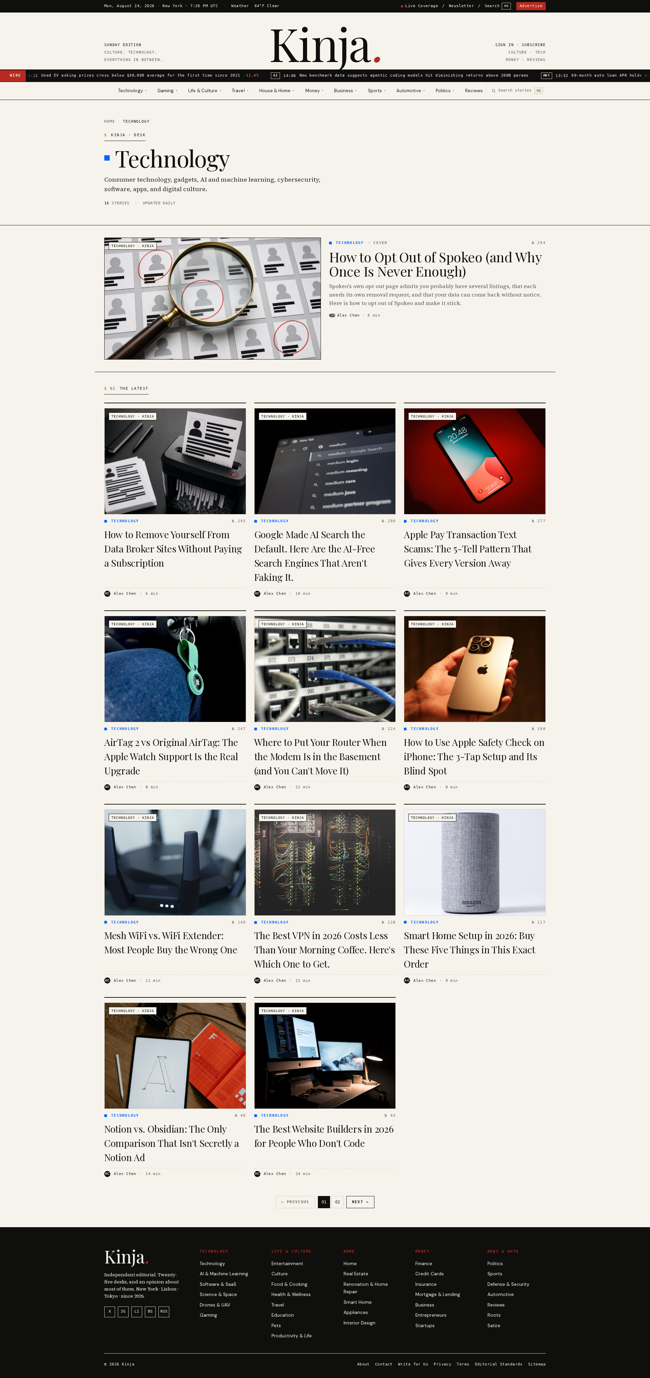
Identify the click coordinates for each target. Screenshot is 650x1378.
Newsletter (461, 6)
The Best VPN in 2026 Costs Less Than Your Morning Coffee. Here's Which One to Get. (324, 949)
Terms (463, 1364)
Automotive (501, 1294)
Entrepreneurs (431, 1315)
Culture (280, 1274)
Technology (212, 1263)
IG (123, 1311)
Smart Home (358, 1302)
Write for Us (413, 1364)
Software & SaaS (218, 1284)
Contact (384, 1364)
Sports (495, 1274)
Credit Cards (429, 1274)
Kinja (325, 43)
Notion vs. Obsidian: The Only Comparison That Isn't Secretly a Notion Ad (171, 1142)
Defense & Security (508, 1284)
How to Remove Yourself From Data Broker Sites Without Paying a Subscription (173, 548)
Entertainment (287, 1263)
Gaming (208, 1315)
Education (283, 1315)
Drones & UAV (215, 1305)
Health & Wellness (291, 1294)
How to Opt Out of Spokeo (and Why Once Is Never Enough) (435, 264)
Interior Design (359, 1323)
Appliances (356, 1312)
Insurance (426, 1284)
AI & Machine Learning (224, 1274)
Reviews (473, 91)
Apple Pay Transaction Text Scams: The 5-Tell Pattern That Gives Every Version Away (468, 548)
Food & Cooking (289, 1284)
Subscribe (534, 45)
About (363, 1364)
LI (136, 1311)
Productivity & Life (292, 1336)
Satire (494, 1326)
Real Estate (356, 1274)
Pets (276, 1326)
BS (150, 1311)
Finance (423, 1263)
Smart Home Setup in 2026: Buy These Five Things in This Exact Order (469, 949)
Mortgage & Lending (437, 1294)
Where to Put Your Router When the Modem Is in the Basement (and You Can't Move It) (320, 756)
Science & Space (218, 1294)
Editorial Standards (499, 1364)
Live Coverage (421, 6)
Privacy (442, 1364)
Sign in (504, 45)
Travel (278, 1305)
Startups (425, 1326)
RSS (164, 1311)
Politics (495, 1263)
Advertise (531, 6)
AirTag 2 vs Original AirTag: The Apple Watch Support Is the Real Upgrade (171, 756)
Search (497, 6)
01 (324, 1202)
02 (337, 1202)
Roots (494, 1315)
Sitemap (537, 1364)
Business (424, 1305)
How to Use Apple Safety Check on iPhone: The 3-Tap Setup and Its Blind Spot (474, 756)
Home (109, 121)
